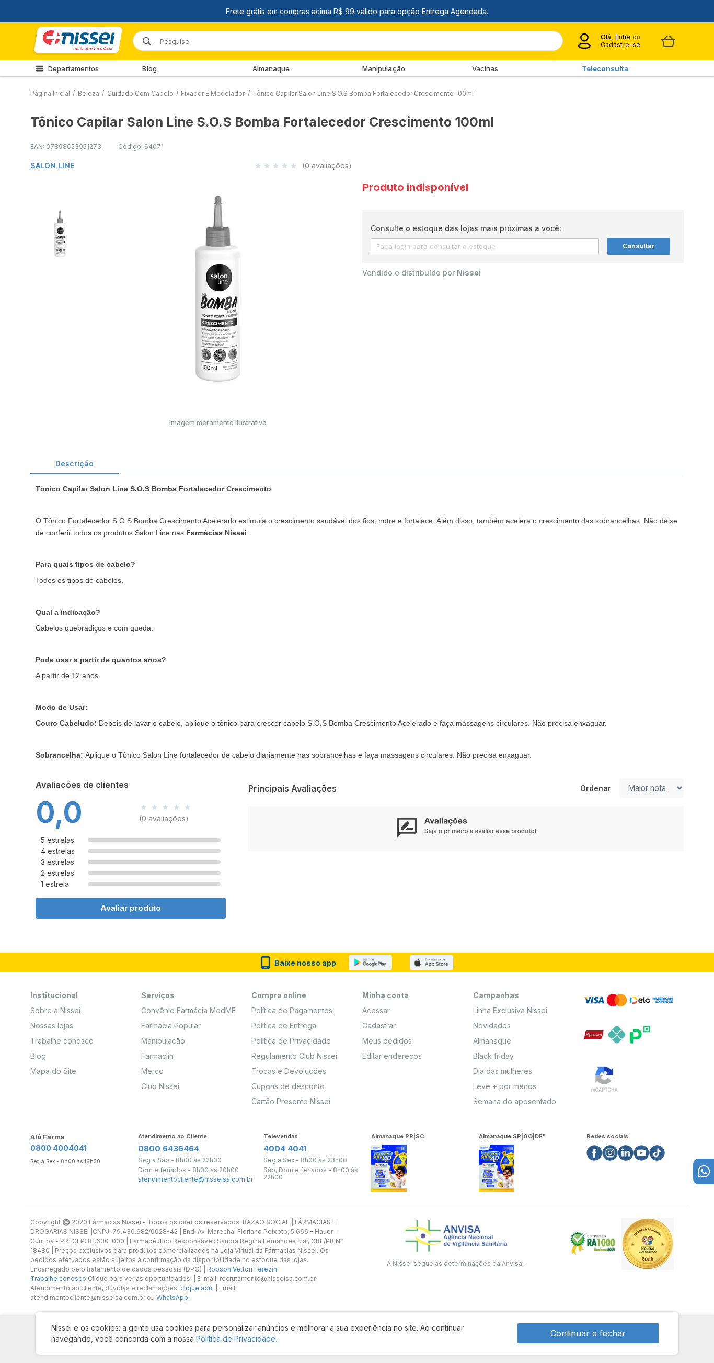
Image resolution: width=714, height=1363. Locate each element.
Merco (152, 1071)
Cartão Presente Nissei (290, 1101)
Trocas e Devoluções (288, 1071)
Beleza (88, 93)
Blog (149, 68)
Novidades (492, 1025)
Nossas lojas (51, 1025)
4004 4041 (284, 1148)
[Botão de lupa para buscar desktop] (143, 38)
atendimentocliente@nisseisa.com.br (195, 1179)
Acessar (376, 1010)
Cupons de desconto (288, 1086)
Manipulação (383, 68)
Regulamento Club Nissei (294, 1055)
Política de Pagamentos (291, 1010)
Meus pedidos (387, 1040)
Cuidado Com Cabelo (140, 93)
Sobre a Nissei (55, 1010)
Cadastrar (379, 1025)
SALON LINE (52, 165)
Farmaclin (157, 1055)
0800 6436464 (168, 1148)
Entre (623, 37)
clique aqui (197, 1288)
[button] (58, 232)
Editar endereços (392, 1055)
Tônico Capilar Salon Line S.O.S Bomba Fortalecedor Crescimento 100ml (363, 93)
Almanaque (271, 68)
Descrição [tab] (74, 463)
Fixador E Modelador (213, 93)
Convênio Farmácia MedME (188, 1010)
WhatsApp (172, 1297)
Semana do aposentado (514, 1101)
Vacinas (485, 68)
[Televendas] (703, 1171)
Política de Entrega (283, 1025)
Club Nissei (160, 1086)
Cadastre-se (620, 45)
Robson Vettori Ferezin (242, 1269)
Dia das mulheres (502, 1071)
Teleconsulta (605, 68)
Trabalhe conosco (62, 1040)
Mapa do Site (53, 1071)
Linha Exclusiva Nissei (510, 1010)
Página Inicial (50, 93)
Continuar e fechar (588, 1333)
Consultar (639, 246)
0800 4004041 (58, 1147)
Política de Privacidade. (236, 1338)
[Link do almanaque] (389, 1165)
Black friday (493, 1055)
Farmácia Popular (171, 1025)
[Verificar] (604, 1077)
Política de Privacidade (291, 1040)
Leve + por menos (504, 1086)
